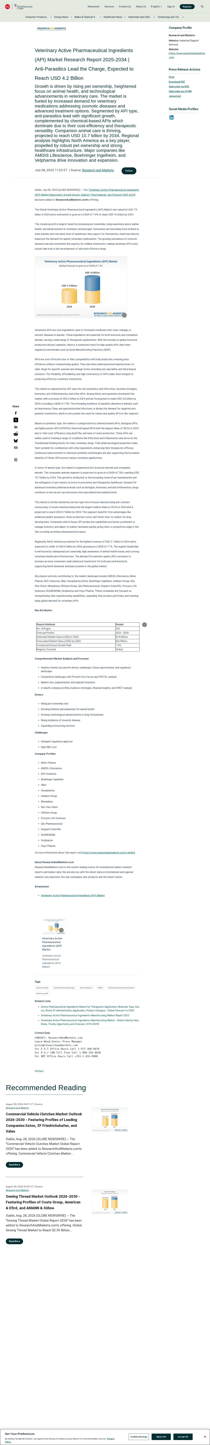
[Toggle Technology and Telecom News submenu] (183, 17)
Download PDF (177, 81)
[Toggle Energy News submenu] (71, 17)
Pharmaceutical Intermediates (121, 988)
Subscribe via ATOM (180, 91)
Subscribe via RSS (179, 86)
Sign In (171, 6)
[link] (93, 7)
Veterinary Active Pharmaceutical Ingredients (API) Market (73, 895)
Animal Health (42, 988)
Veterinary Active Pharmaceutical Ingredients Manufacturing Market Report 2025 (85, 1015)
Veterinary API (42, 993)
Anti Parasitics (86, 988)
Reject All (161, 1437)
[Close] (205, 1436)
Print (171, 77)
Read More (14, 1165)
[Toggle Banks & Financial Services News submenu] (100, 17)
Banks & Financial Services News (85, 17)
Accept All (183, 1437)
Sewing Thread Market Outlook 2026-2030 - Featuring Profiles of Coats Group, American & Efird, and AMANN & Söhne (43, 1202)
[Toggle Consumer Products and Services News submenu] (51, 17)
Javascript (175, 96)
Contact (39, 1071)
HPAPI (100, 988)
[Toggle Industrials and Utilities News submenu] (154, 17)
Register (187, 6)
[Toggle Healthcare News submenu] (125, 17)
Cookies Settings (138, 1437)
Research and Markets (98, 170)
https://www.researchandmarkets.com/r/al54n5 (109, 852)
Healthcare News (112, 17)
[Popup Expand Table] (144, 624)
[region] (105, 1437)
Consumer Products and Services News (36, 17)
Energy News (61, 17)
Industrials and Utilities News (139, 17)
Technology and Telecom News (168, 17)
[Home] (19, 6)
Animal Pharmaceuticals (64, 988)
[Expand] (124, 315)
